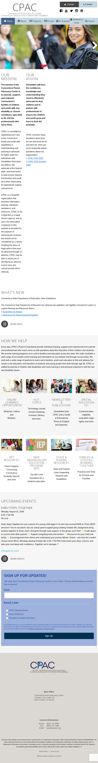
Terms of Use (55, 751)
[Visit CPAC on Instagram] (77, 11)
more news (16, 324)
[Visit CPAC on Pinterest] (82, 11)
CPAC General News (18, 610)
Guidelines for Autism (12, 312)
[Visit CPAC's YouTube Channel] (67, 11)
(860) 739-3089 (53, 723)
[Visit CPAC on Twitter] (72, 11)
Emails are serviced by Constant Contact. (41, 629)
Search (91, 21)
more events (17, 559)
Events (50, 21)
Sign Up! (49, 635)
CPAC (24, 7)
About (23, 21)
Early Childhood (16, 614)
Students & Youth (77, 21)
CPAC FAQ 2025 (35, 158)
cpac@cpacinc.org (54, 728)
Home (9, 21)
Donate (70, 4)
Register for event (11, 551)
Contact (88, 4)
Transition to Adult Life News (22, 617)
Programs (36, 21)
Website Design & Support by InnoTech (49, 756)
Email (7, 590)
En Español (63, 21)
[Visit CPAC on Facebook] (62, 11)
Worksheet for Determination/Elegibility (20, 315)
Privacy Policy (43, 751)
